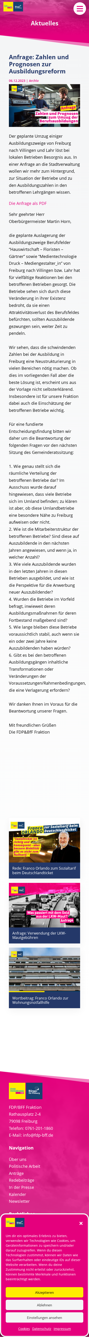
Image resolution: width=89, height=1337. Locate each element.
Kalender (17, 1194)
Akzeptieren (44, 1292)
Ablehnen (44, 1305)
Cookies (24, 1328)
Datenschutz (41, 1328)
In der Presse (21, 1187)
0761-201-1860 (39, 1128)
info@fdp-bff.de (38, 1135)
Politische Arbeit (24, 1166)
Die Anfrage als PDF (28, 203)
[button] (81, 1223)
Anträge (16, 1173)
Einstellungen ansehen (44, 1317)
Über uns (17, 1159)
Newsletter (19, 1201)
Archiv (34, 80)
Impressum (62, 1328)
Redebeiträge (21, 1180)
